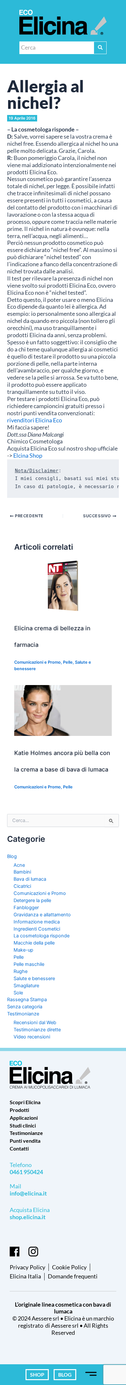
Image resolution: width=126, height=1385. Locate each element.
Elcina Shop (27, 455)
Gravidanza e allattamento (42, 915)
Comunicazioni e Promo (37, 662)
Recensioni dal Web (35, 1022)
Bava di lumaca (30, 879)
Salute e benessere (34, 978)
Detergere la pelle (32, 900)
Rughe (20, 971)
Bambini (22, 872)
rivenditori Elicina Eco (34, 420)
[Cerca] (100, 47)
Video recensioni (32, 1037)
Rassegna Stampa (27, 999)
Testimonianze (23, 1014)
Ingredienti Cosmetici (37, 929)
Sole (18, 993)
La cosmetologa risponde (41, 936)
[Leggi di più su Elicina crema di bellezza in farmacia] (62, 585)
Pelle (68, 662)
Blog (12, 856)
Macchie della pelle (34, 943)
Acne (19, 865)
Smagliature (26, 986)
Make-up (23, 950)
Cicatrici (22, 886)
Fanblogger (26, 907)
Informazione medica (37, 922)
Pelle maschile (29, 964)
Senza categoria (24, 1007)
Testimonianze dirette (37, 1030)
